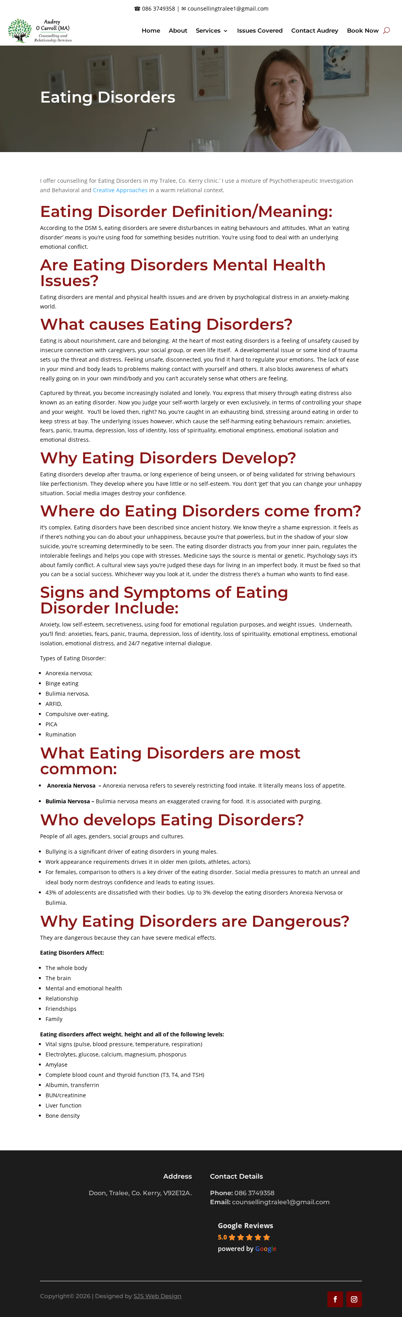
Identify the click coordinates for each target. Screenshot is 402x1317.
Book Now (363, 30)
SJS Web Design (157, 1296)
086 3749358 (158, 8)
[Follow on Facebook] (335, 1299)
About (178, 30)
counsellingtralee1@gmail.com (228, 8)
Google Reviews (245, 1225)
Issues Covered (260, 30)
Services (208, 30)
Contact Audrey (314, 30)
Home (151, 30)
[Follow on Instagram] (354, 1299)
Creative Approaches (120, 190)
